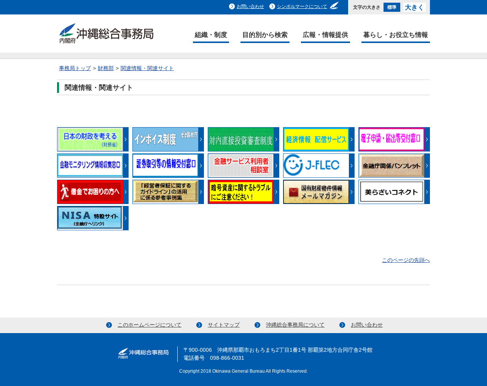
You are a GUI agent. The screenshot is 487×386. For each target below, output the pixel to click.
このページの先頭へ (406, 260)
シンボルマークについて (302, 6)
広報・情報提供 (325, 34)
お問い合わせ (250, 6)
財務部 (106, 68)
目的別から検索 (265, 34)
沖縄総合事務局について (295, 325)
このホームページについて (149, 325)
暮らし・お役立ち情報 (395, 34)
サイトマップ (224, 325)
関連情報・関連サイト (147, 68)
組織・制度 (211, 34)
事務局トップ (75, 68)
